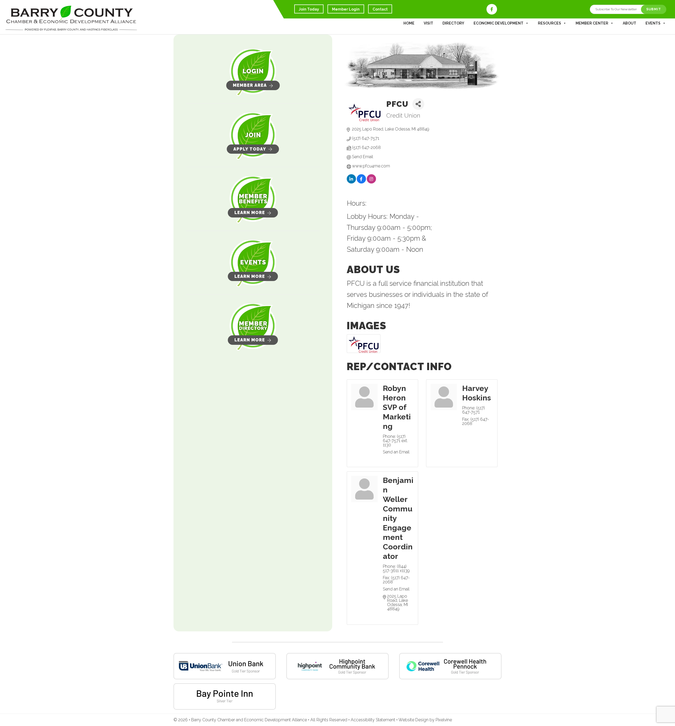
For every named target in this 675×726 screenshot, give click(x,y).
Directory (453, 23)
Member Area (250, 85)
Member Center (592, 23)
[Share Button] (418, 104)
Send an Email (396, 451)
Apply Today (249, 149)
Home (408, 23)
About (629, 23)
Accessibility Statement (373, 719)
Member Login (346, 9)
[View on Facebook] (361, 182)
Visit (428, 23)
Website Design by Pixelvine (425, 719)
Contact (380, 9)
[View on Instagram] (371, 182)
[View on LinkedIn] (351, 182)
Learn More (249, 212)
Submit (653, 9)
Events (652, 23)
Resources (549, 23)
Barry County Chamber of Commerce (71, 18)
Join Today (309, 9)
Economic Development (498, 23)
